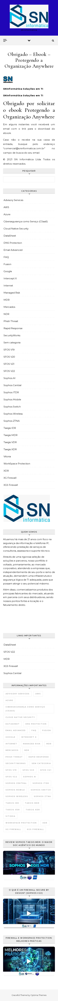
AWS (6, 207)
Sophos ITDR (11, 392)
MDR (7, 299)
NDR (6, 314)
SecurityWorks (12, 335)
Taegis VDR (10, 442)
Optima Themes (38, 995)
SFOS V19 (9, 349)
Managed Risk (12, 292)
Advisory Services (13, 200)
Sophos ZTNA (12, 420)
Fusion (7, 264)
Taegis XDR (10, 449)
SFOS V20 (9, 356)
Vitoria (7, 456)
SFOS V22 (9, 371)
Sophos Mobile (12, 399)
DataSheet (10, 235)
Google (8, 271)
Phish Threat (11, 321)
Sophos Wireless (13, 413)
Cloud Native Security (16, 228)
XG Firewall (10, 477)
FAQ (6, 257)
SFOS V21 (9, 363)
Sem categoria (12, 342)
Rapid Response (13, 328)
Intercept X (10, 278)
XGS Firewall (11, 484)
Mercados (9, 306)
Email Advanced (13, 249)
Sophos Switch (12, 406)
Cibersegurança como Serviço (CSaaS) (26, 221)
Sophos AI (9, 378)
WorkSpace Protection (17, 463)
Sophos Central (12, 385)
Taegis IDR (10, 428)
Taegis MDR (10, 435)
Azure (7, 214)
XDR (6, 470)
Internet (8, 285)
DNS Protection (13, 242)
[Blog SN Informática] (29, 16)
